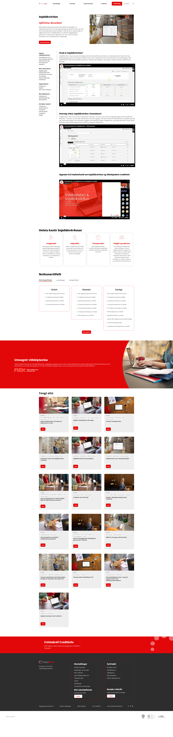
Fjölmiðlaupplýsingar (44, 98)
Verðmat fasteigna (79, 667)
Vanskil (76, 681)
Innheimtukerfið (43, 111)
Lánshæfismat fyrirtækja (45, 74)
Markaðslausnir (111, 670)
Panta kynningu (45, 42)
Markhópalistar (43, 99)
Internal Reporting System (114, 706)
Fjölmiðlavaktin (43, 96)
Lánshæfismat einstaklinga (82, 686)
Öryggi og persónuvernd (46, 706)
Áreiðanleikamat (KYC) (45, 57)
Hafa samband (81, 706)
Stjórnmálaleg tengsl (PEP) (46, 59)
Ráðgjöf (41, 115)
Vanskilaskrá (42, 113)
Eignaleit (41, 88)
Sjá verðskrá (86, 332)
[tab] (45, 280)
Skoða (78, 696)
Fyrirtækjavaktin (43, 62)
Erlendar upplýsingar (44, 78)
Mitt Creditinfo (78, 673)
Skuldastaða (77, 683)
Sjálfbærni (41, 64)
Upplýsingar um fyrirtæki (81, 670)
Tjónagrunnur (42, 106)
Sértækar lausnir (112, 667)
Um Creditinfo (96, 706)
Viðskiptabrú (42, 79)
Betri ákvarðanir (111, 675)
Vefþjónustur (42, 86)
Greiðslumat (42, 109)
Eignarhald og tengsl (44, 61)
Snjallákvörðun (43, 71)
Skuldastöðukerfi (43, 108)
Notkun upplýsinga (65, 706)
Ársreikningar (42, 76)
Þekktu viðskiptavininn (113, 678)
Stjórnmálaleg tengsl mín (81, 675)
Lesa (43, 429)
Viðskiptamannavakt (44, 72)
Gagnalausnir (111, 673)
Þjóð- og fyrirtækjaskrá (45, 89)
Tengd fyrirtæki (78, 678)
